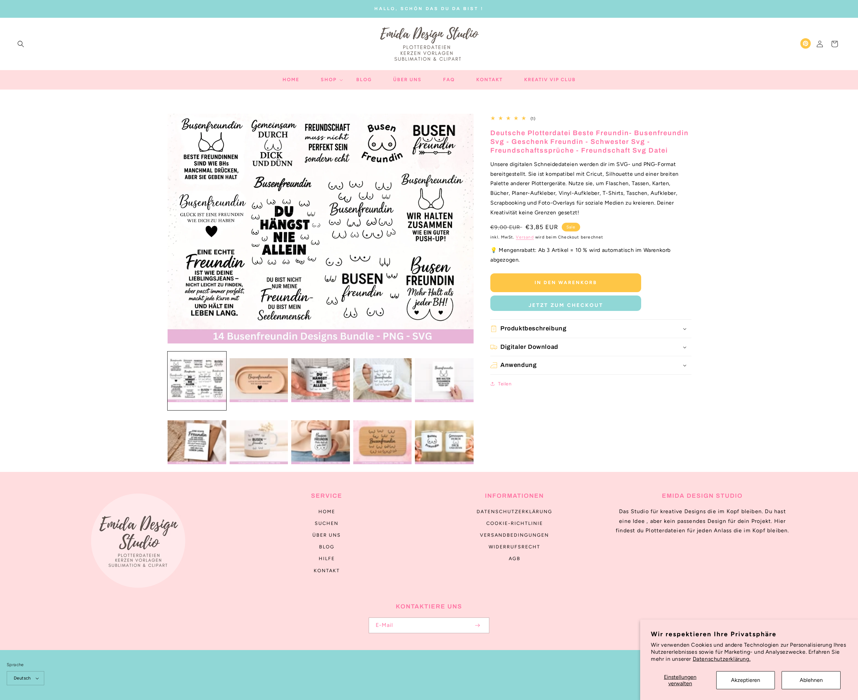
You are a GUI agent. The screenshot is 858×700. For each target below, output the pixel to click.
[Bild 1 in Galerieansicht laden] (197, 381)
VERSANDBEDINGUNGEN (514, 535)
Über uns (326, 535)
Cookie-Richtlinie (514, 523)
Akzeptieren (745, 680)
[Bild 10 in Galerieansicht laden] (444, 443)
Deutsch (22, 678)
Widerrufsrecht (514, 547)
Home (326, 512)
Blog (326, 547)
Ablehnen (811, 680)
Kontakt (327, 571)
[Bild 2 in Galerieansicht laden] (259, 381)
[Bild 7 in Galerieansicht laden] (259, 443)
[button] (20, 44)
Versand (525, 237)
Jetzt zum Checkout (566, 305)
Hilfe (327, 558)
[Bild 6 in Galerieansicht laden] (197, 443)
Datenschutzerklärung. (722, 659)
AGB (514, 558)
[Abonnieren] (477, 625)
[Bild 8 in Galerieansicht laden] (320, 443)
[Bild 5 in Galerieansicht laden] (444, 381)
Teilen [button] (505, 384)
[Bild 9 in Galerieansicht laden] (382, 443)
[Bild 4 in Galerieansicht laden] (382, 381)
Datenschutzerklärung (514, 512)
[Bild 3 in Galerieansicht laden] (320, 381)
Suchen (327, 523)
